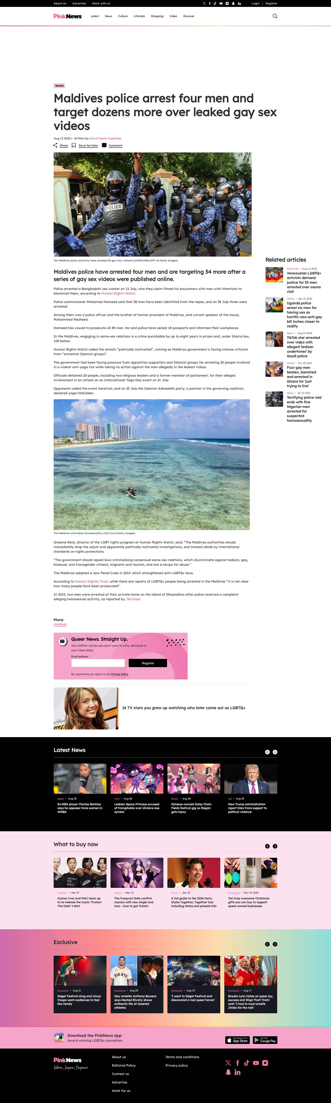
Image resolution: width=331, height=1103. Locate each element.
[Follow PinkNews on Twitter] (228, 1063)
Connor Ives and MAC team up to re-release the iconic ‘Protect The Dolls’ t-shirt (79, 902)
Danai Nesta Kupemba (105, 138)
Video (173, 16)
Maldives (60, 624)
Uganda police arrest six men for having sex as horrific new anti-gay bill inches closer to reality (304, 314)
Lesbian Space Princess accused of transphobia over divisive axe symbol (136, 808)
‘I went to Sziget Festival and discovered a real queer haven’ (193, 998)
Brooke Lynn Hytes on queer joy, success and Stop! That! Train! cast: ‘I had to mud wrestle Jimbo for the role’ (250, 1001)
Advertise (79, 3)
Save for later (88, 145)
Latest (95, 16)
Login (256, 3)
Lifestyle (139, 16)
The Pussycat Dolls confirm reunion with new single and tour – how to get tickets (133, 902)
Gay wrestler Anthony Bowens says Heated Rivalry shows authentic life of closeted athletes (135, 1001)
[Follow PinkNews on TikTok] (247, 1063)
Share (64, 145)
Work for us (121, 1091)
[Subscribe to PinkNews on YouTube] (256, 1063)
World (59, 85)
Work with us (101, 3)
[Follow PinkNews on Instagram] (265, 1063)
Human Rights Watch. (118, 293)
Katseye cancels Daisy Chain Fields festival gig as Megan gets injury (191, 808)
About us (119, 1057)
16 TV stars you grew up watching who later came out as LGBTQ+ (184, 707)
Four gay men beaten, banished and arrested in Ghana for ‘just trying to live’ (301, 376)
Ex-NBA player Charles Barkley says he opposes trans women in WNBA (79, 808)
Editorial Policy (124, 1065)
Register (271, 3)
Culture (123, 16)
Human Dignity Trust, (91, 581)
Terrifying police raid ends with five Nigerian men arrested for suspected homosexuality (304, 409)
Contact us (120, 1074)
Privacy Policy (119, 674)
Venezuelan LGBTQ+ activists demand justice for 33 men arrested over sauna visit (304, 282)
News (108, 16)
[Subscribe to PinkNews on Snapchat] (228, 1073)
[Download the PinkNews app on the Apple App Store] (237, 1040)
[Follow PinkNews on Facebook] (238, 1063)
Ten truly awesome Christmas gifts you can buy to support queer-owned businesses (248, 902)
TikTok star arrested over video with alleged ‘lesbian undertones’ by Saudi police (303, 346)
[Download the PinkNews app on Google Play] (265, 1040)
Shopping (157, 16)
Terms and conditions (182, 1057)
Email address (85, 656)
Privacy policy (177, 1065)
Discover (189, 16)
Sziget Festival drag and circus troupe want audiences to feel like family (79, 1000)
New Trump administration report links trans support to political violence (247, 808)
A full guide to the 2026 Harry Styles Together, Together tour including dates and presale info (193, 902)
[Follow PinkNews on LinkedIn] (239, 3)
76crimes (133, 599)
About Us (60, 3)
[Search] (275, 16)
